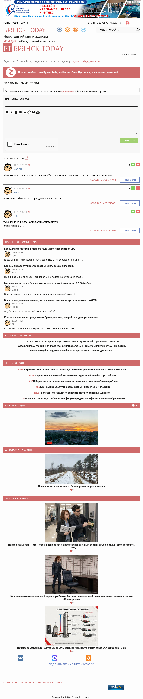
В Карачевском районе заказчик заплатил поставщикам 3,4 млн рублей (75, 381)
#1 (29, 212)
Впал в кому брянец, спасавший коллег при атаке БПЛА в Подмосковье (71, 350)
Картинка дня (15, 405)
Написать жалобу (50, 682)
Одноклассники (88, 658)
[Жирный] (7, 112)
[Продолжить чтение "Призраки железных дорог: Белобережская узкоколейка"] (71, 469)
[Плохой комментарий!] (138, 164)
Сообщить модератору (103, 180)
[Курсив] (12, 112)
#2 (29, 188)
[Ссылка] (29, 112)
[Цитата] (33, 112)
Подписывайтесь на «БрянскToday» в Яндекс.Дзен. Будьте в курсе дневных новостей (68, 72)
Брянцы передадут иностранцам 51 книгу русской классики (75, 387)
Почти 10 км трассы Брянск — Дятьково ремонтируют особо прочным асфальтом (71, 341)
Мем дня (9, 41)
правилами (67, 91)
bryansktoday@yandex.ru (86, 61)
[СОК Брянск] (71, 8)
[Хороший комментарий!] (133, 164)
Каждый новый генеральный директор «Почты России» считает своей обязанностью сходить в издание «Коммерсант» (71, 598)
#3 (29, 165)
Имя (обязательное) (17, 98)
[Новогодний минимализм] (71, 47)
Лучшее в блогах (17, 498)
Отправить (129, 140)
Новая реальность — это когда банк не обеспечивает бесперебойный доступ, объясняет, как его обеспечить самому (71, 546)
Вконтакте (20, 658)
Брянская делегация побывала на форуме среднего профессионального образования (75, 398)
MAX (54, 658)
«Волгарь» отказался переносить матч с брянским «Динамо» (75, 392)
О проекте (27, 682)
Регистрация (11, 23)
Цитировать (130, 180)
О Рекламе (10, 682)
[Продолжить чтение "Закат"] (71, 427)
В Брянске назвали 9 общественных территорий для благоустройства (75, 375)
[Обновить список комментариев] (27, 158)
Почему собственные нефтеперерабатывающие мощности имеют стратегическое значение (71, 648)
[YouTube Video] (38, 112)
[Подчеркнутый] (16, 112)
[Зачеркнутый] (20, 112)
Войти (24, 23)
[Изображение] (25, 112)
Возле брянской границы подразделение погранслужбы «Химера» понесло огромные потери (71, 346)
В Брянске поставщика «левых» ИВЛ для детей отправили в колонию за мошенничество (75, 369)
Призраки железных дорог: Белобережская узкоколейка (71, 486)
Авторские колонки (20, 450)
